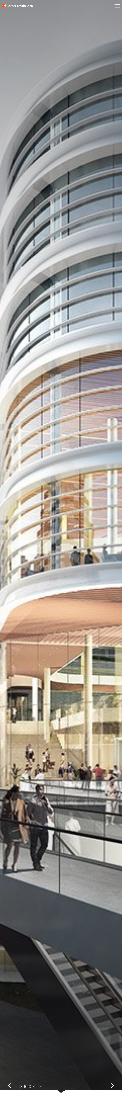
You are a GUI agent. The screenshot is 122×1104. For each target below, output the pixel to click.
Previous (12, 1082)
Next (109, 1082)
